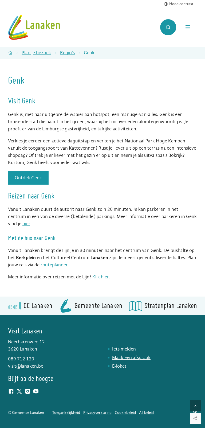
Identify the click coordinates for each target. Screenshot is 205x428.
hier (26, 224)
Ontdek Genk (28, 178)
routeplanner (54, 265)
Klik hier (100, 277)
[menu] (188, 27)
